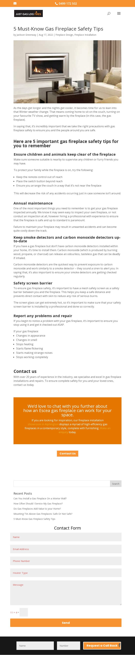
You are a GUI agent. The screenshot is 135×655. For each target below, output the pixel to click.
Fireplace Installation (85, 34)
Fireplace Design (64, 34)
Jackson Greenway (26, 34)
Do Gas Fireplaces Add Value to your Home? (37, 508)
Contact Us (68, 453)
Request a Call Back (102, 645)
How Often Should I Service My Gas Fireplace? (38, 503)
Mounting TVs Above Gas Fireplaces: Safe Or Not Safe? (43, 513)
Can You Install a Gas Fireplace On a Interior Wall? (40, 498)
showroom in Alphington (43, 424)
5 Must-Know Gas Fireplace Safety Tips (34, 518)
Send (66, 623)
